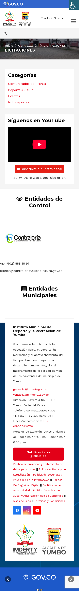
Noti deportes (18, 102)
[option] (39, 577)
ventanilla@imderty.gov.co (31, 394)
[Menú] (73, 21)
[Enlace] (13, 4)
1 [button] (37, 590)
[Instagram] (27, 510)
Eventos (14, 96)
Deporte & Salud (21, 90)
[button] (52, 18)
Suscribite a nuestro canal (41, 169)
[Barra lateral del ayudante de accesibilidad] (74, 5)
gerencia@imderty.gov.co (30, 389)
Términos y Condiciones (49, 501)
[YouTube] (37, 510)
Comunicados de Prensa (27, 84)
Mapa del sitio (22, 501)
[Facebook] (17, 510)
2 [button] (41, 590)
